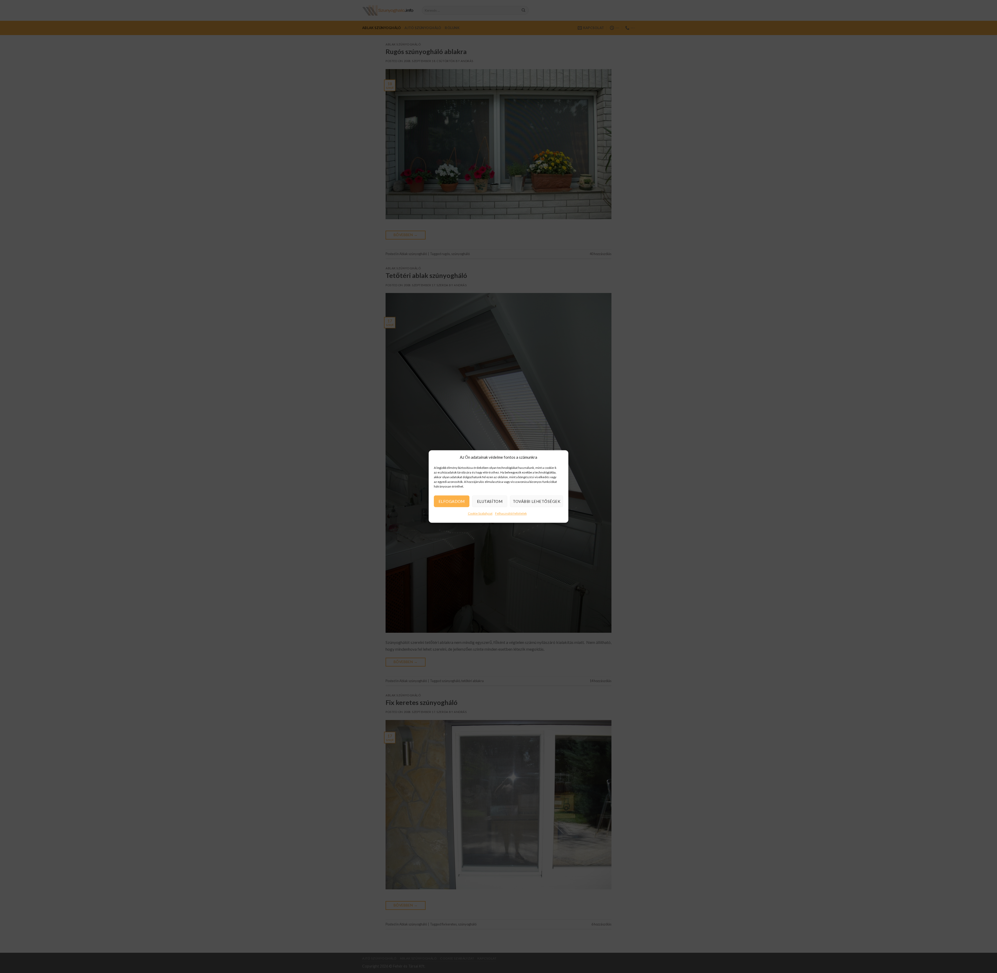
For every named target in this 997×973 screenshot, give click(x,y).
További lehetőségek (536, 501)
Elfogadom (452, 501)
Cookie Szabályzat (480, 513)
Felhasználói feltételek (511, 513)
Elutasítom (490, 501)
